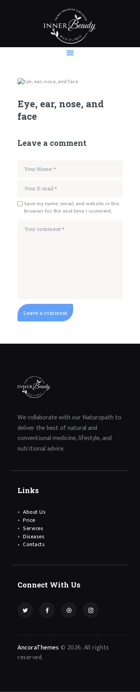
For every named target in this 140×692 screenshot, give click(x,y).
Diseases (33, 536)
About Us (34, 511)
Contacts (34, 544)
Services (33, 528)
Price (29, 520)
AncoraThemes (38, 647)
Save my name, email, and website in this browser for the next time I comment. (72, 207)
